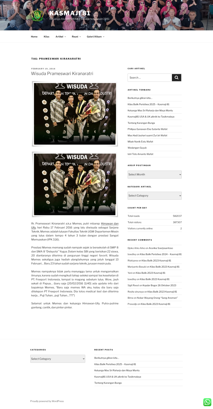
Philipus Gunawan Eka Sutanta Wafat (147, 129)
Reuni (75, 36)
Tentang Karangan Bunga (141, 122)
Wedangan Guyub (137, 147)
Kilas (46, 36)
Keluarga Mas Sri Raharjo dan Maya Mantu (150, 110)
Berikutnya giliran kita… (140, 98)
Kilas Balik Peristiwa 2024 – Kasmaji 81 (161, 254)
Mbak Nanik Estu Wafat (140, 141)
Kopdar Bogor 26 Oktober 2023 (159, 285)
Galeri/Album (94, 36)
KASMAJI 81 (70, 13)
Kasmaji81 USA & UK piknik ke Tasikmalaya (151, 116)
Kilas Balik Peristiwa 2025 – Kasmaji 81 (148, 104)
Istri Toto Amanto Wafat (140, 154)
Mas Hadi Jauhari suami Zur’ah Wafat (147, 135)
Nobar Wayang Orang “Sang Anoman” (157, 297)
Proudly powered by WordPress (47, 401)
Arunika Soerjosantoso (161, 248)
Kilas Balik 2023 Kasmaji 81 (156, 260)
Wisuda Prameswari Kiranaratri (62, 73)
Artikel (59, 36)
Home (34, 36)
